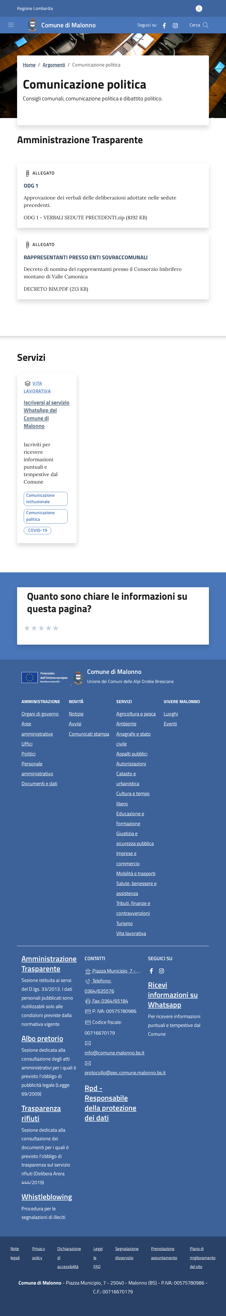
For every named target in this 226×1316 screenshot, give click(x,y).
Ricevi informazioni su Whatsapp (173, 994)
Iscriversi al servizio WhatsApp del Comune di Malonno (46, 414)
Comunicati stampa (89, 734)
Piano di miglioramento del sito (203, 1257)
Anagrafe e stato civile (133, 739)
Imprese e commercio (128, 858)
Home (29, 64)
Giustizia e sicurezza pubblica (135, 838)
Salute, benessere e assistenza (136, 888)
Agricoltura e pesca (136, 713)
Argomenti (54, 64)
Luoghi (171, 713)
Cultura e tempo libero (133, 798)
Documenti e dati (39, 783)
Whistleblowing (46, 1196)
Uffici (27, 744)
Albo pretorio (42, 1038)
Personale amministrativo (37, 768)
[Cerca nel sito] (205, 25)
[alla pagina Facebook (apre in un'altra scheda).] (162, 25)
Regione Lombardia (35, 8)
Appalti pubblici (131, 753)
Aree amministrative (37, 728)
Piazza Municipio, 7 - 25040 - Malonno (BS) (116, 970)
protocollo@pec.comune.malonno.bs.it (113, 1072)
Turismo (124, 923)
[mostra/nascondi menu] (11, 25)
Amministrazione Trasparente (49, 963)
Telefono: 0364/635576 (99, 985)
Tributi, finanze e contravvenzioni (133, 908)
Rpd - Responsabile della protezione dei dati (110, 1102)
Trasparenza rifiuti (41, 1113)
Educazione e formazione (130, 818)
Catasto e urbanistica (127, 778)
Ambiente (126, 723)
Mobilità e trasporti (135, 873)
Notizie (76, 713)
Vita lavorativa (131, 933)
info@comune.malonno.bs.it (113, 1052)
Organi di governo (40, 713)
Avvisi (75, 723)
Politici (28, 753)
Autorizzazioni (131, 763)
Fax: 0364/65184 (109, 1001)
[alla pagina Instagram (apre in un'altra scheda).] (173, 25)
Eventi (170, 723)
